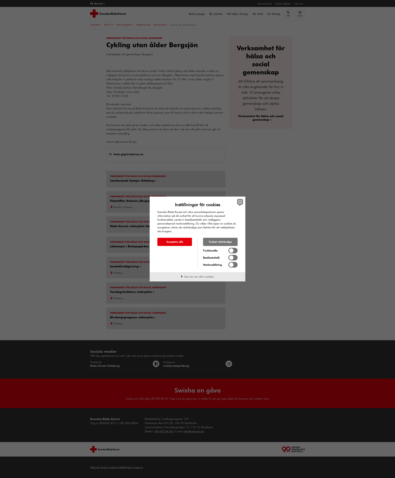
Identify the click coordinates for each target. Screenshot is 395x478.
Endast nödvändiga (220, 241)
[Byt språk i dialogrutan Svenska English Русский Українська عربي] (239, 202)
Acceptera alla (174, 241)
